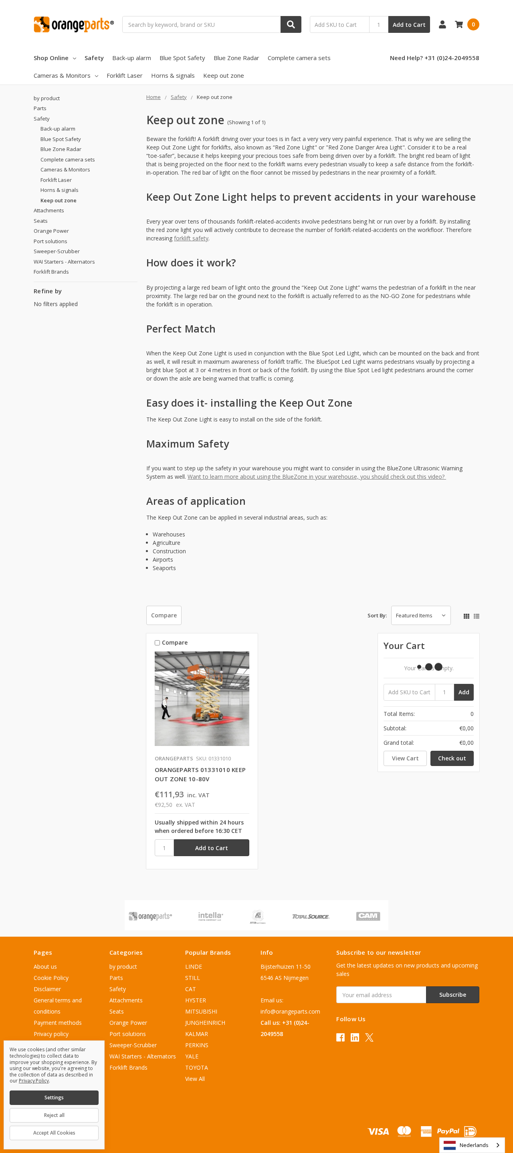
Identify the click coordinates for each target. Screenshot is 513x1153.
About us (45, 966)
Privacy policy (51, 1034)
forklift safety (191, 238)
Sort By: (377, 615)
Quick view (202, 700)
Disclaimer (47, 989)
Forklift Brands (51, 271)
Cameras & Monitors (62, 75)
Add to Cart (409, 24)
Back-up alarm (131, 58)
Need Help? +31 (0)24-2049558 (434, 58)
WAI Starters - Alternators (64, 261)
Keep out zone (223, 75)
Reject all (54, 1115)
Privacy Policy (34, 1080)
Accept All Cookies (54, 1132)
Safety (94, 58)
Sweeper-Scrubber (57, 251)
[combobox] (472, 1145)
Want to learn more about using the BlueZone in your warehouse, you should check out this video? (317, 476)
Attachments (49, 210)
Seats (41, 220)
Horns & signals (173, 75)
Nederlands (474, 1145)
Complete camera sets (299, 58)
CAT (190, 989)
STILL (192, 978)
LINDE (193, 966)
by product (47, 98)
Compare (164, 615)
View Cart (405, 758)
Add (463, 692)
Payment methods (58, 1022)
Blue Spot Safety (182, 58)
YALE (191, 1056)
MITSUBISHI (201, 1011)
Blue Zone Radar (236, 58)
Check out (452, 758)
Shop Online (51, 58)
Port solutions (50, 241)
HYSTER (195, 1000)
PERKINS (196, 1045)
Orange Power (51, 230)
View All (195, 1078)
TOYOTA (196, 1067)
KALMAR (196, 1034)
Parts (40, 108)
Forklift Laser (125, 75)
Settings (54, 1097)
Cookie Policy (51, 978)
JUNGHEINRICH (205, 1022)
